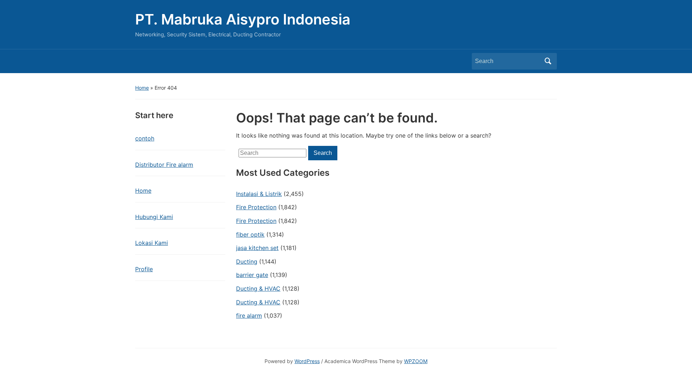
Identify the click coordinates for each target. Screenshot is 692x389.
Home (142, 88)
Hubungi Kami (154, 216)
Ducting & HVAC (258, 288)
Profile (144, 269)
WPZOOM (415, 361)
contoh (144, 138)
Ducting (246, 261)
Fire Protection (256, 207)
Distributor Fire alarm (164, 164)
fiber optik (250, 234)
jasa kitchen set (257, 247)
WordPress (307, 361)
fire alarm (249, 315)
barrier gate (252, 274)
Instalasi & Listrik (259, 193)
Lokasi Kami (151, 242)
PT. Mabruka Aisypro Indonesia (242, 19)
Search (547, 61)
